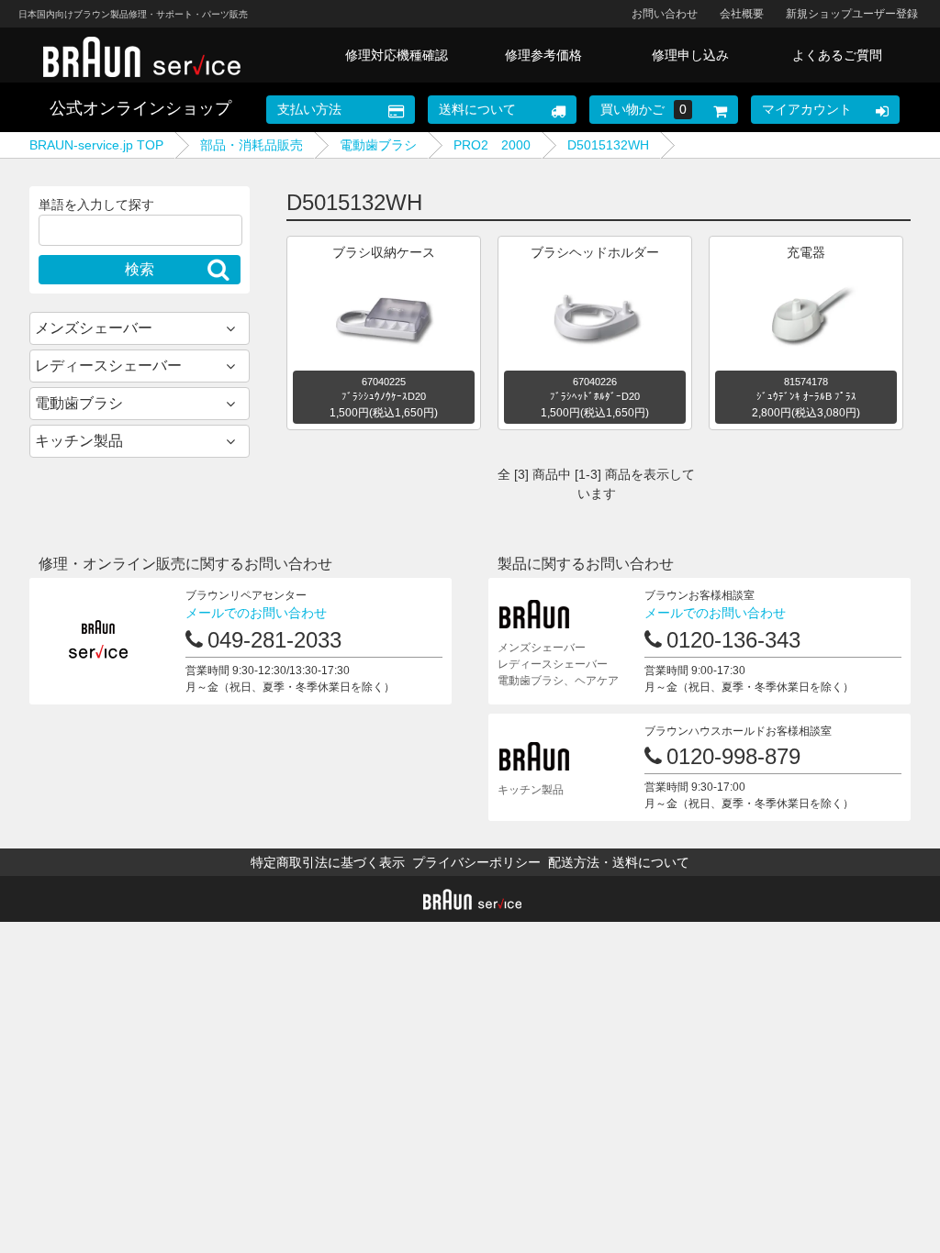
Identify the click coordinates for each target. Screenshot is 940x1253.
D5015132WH (608, 145)
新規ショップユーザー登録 (852, 13)
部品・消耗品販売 (251, 145)
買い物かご (643, 109)
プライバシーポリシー (476, 862)
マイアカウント (807, 109)
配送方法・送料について (618, 862)
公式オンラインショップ (140, 108)
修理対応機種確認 (396, 55)
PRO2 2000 (492, 145)
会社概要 (742, 13)
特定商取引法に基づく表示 (328, 862)
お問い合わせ (665, 13)
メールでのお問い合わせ (256, 612)
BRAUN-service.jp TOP (96, 145)
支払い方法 (309, 109)
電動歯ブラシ (378, 145)
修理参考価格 (543, 55)
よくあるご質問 (837, 55)
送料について (477, 109)
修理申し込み (690, 55)
